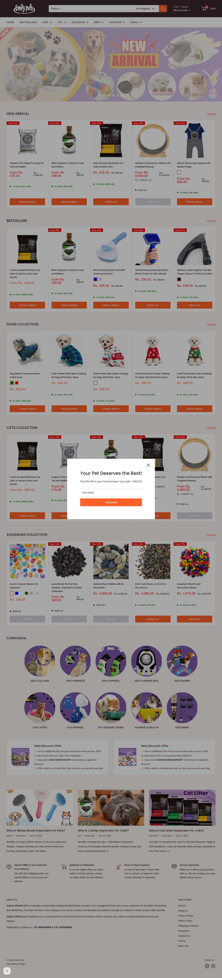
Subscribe (111, 502)
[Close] (148, 465)
